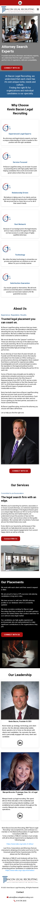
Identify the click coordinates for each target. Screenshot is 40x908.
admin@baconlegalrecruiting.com (21, 897)
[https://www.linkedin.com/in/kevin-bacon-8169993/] (20, 3)
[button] (38, 9)
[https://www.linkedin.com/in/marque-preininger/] (20, 815)
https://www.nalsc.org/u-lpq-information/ (20, 870)
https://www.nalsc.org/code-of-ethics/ (20, 844)
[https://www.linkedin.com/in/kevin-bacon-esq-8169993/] (20, 743)
